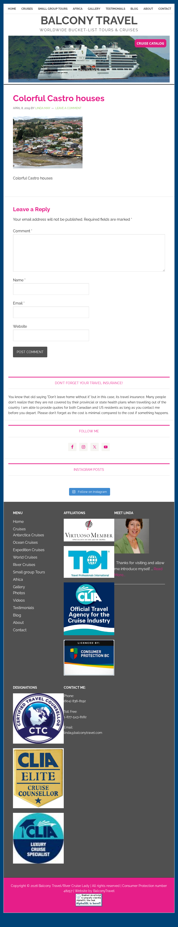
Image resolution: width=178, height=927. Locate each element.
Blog (17, 615)
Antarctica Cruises (28, 535)
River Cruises (24, 564)
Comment (22, 231)
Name (19, 280)
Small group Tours (29, 572)
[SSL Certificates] (89, 904)
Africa (18, 579)
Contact (19, 630)
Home (18, 521)
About (18, 622)
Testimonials (23, 608)
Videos (19, 600)
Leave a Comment (68, 108)
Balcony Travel (89, 20)
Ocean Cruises (25, 542)
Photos (19, 593)
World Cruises (25, 557)
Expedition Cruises (28, 550)
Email (19, 303)
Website (20, 326)
